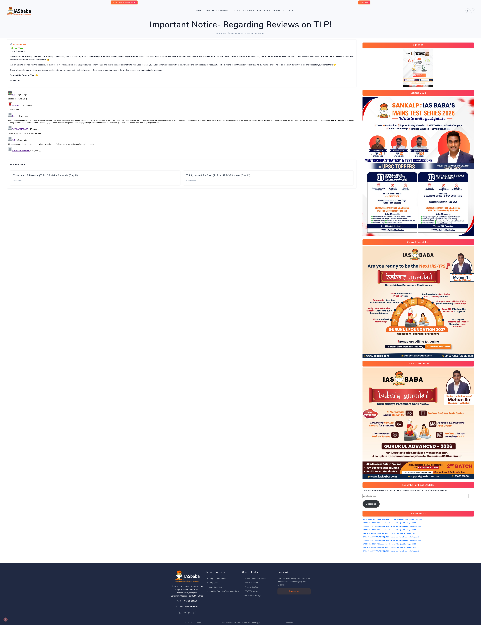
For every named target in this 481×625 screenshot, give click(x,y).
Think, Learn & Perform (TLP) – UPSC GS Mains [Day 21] (218, 175)
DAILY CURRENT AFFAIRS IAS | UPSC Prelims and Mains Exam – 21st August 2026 (392, 526)
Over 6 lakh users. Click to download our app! (240, 622)
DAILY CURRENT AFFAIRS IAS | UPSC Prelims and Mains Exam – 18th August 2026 (392, 551)
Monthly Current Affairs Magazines (224, 591)
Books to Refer (251, 582)
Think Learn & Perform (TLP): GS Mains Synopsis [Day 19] (45, 175)
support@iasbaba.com (188, 606)
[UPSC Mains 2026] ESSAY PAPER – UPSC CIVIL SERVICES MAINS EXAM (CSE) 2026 (392, 519)
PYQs (235, 10)
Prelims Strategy (252, 587)
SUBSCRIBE (364, 2)
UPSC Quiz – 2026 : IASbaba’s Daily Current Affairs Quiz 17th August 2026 (389, 547)
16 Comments (257, 33)
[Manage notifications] (6, 619)
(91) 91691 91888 (188, 601)
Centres (277, 10)
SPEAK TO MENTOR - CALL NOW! (124, 2)
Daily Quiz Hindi (215, 587)
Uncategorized (19, 44)
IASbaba (197, 622)
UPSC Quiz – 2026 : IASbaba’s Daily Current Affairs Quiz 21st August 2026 (389, 523)
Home (198, 10)
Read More (18, 180)
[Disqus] (181, 121)
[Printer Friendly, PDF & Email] (17, 48)
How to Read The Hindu (255, 578)
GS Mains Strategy (253, 595)
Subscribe (371, 503)
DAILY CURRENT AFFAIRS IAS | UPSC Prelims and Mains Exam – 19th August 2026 (392, 540)
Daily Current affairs (217, 578)
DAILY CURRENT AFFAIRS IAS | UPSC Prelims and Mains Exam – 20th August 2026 (392, 537)
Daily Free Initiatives (217, 10)
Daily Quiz (213, 582)
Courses (247, 10)
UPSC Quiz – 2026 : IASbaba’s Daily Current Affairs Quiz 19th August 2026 (389, 533)
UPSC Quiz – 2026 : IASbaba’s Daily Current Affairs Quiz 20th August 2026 (389, 530)
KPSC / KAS (262, 10)
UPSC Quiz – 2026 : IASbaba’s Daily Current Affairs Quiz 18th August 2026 (389, 544)
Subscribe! (288, 622)
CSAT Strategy (251, 591)
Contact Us (293, 10)
